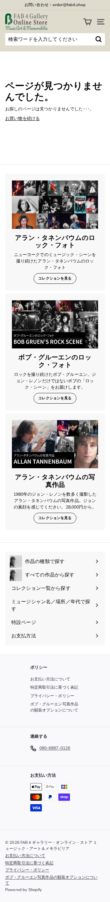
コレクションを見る (55, 278)
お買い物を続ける (22, 118)
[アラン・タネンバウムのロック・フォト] (55, 204)
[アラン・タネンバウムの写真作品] (55, 444)
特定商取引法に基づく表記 (54, 687)
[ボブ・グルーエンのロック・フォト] (55, 324)
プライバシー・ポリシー (52, 696)
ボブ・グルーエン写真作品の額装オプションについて (54, 707)
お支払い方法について (50, 679)
